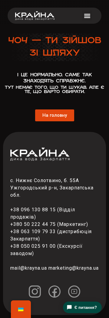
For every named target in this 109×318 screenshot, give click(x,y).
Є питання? (85, 307)
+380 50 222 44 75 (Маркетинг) (49, 224)
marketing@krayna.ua (73, 268)
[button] (87, 16)
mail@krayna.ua (28, 268)
